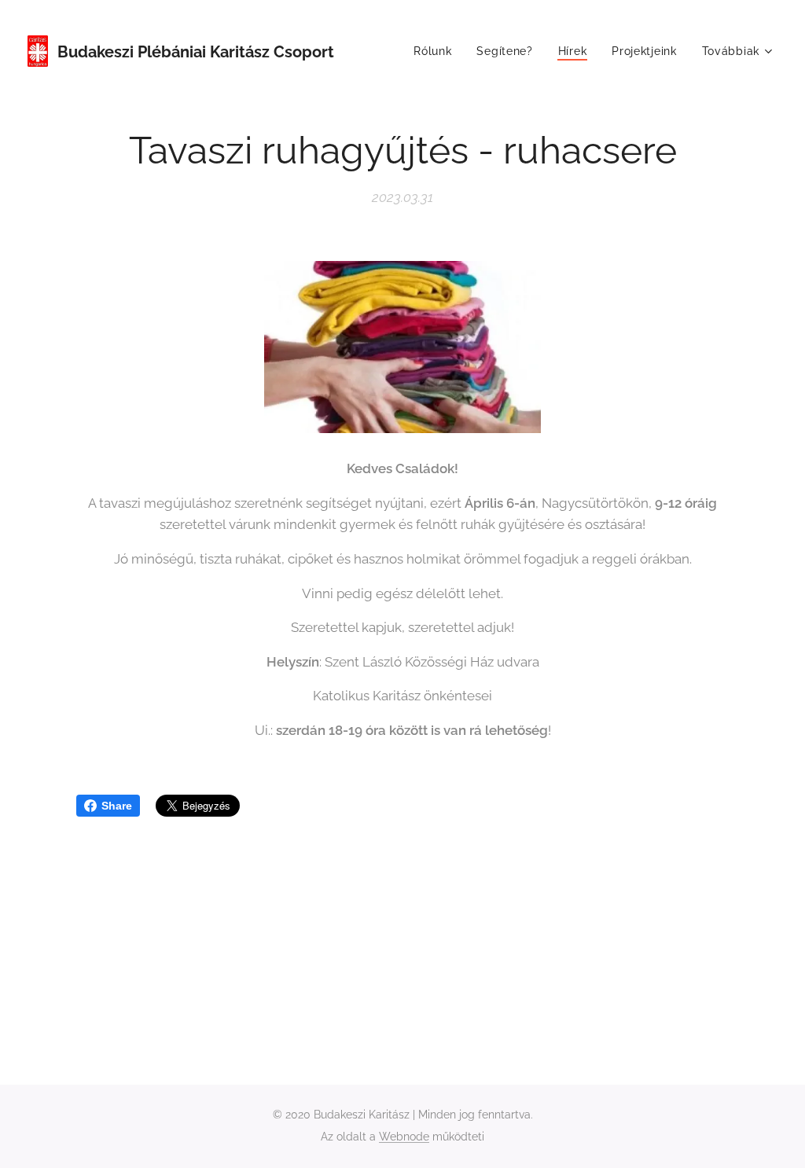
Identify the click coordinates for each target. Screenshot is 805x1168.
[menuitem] (437, 51)
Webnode (404, 1136)
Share (116, 805)
